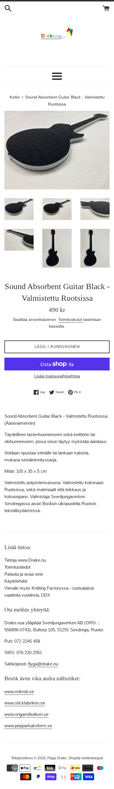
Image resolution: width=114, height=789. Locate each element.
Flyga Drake (57, 758)
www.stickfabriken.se (24, 702)
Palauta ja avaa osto (23, 574)
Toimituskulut (70, 319)
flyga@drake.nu (43, 663)
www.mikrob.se (19, 691)
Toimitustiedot (17, 567)
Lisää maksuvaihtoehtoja (57, 376)
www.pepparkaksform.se (28, 725)
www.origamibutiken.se (26, 714)
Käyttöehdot (15, 581)
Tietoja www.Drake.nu (25, 560)
